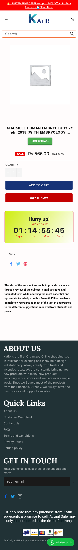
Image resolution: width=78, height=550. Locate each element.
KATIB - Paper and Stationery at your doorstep (39, 540)
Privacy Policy (13, 442)
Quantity (12, 164)
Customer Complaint (18, 417)
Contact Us (11, 423)
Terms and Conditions (19, 435)
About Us (10, 411)
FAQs (7, 429)
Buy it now (39, 198)
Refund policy (13, 448)
